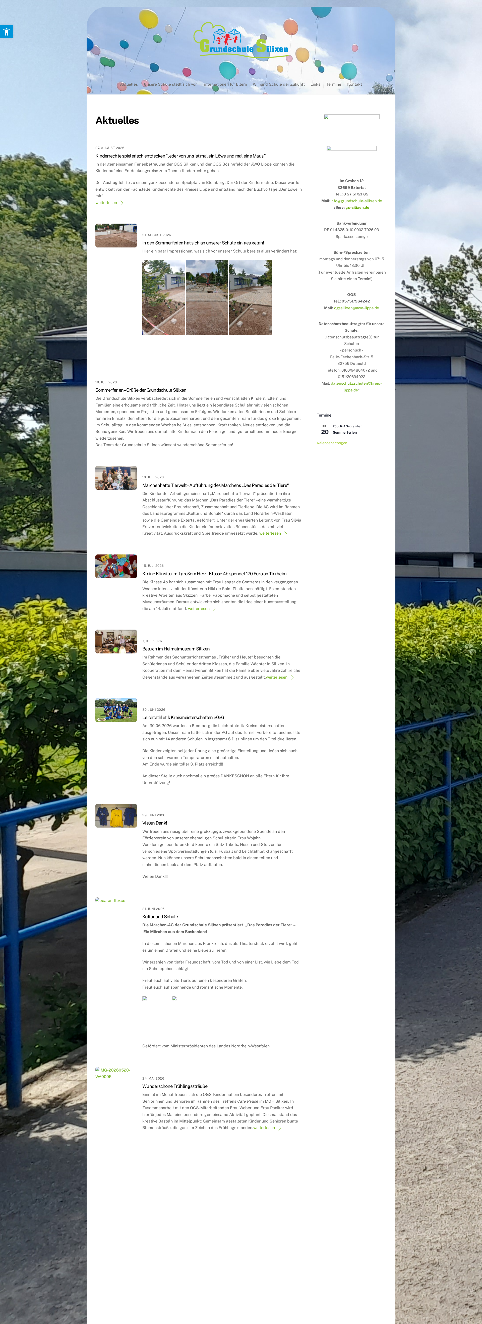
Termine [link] (333, 84)
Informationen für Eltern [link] (225, 84)
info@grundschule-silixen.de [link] (356, 201)
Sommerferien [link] (345, 432)
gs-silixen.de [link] (357, 207)
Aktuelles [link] (129, 84)
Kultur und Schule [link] (160, 916)
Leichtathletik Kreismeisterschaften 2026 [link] (183, 717)
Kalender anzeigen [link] (332, 443)
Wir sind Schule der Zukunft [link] (279, 84)
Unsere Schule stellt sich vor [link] (170, 84)
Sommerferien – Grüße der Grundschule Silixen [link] (141, 390)
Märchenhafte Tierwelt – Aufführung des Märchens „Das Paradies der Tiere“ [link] (215, 485)
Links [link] (315, 84)
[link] (6, 31)
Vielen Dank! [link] (154, 823)
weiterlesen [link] (106, 202)
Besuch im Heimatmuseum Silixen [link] (176, 648)
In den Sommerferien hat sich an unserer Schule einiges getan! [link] (203, 242)
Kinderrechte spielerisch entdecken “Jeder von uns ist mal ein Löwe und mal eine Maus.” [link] (180, 156)
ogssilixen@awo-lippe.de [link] (356, 308)
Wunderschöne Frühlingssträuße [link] (174, 1086)
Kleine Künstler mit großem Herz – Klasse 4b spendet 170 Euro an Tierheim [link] (214, 573)
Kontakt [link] (354, 84)
